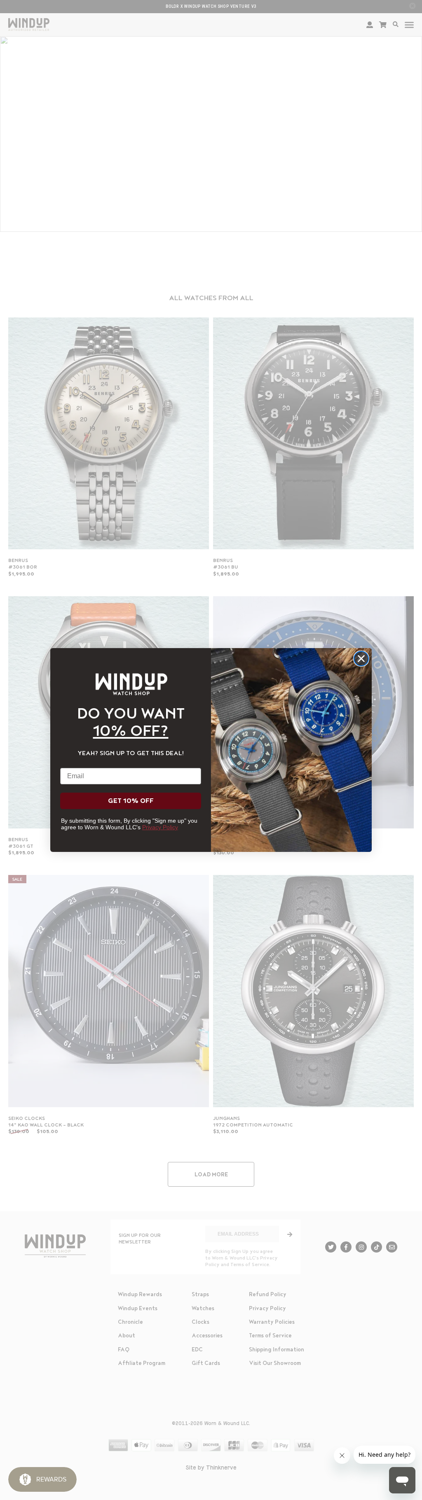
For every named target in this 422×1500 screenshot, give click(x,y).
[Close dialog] (361, 658)
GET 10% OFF (131, 801)
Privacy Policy (160, 827)
